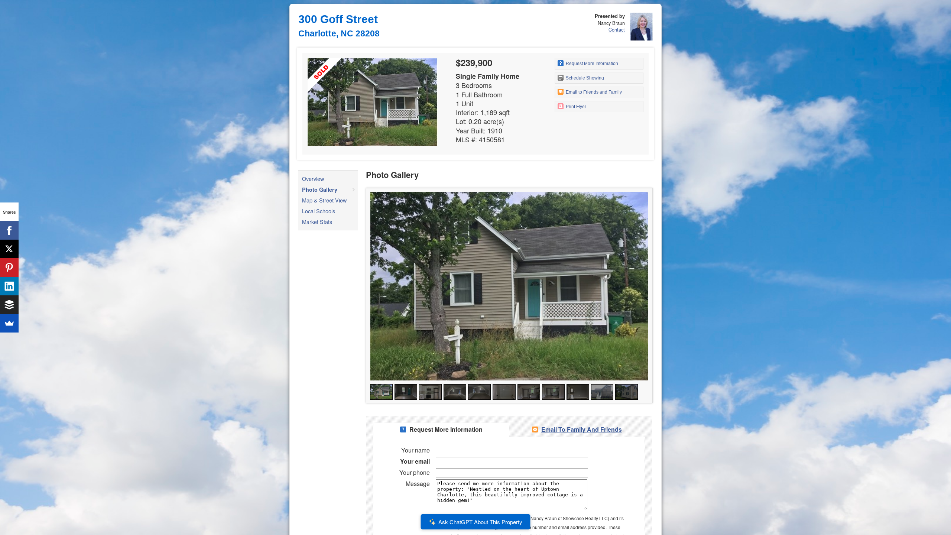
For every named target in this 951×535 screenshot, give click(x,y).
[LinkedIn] (9, 286)
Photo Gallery (319, 189)
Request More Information (591, 63)
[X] (9, 249)
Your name (415, 450)
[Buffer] (9, 304)
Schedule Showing (584, 78)
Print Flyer (575, 106)
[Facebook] (9, 230)
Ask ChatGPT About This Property (480, 522)
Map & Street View (324, 200)
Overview (313, 178)
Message (418, 483)
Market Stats (317, 222)
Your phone (414, 472)
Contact (616, 29)
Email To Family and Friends (581, 429)
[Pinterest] (9, 267)
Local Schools (318, 211)
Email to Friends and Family (593, 92)
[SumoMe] (9, 323)
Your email (415, 461)
